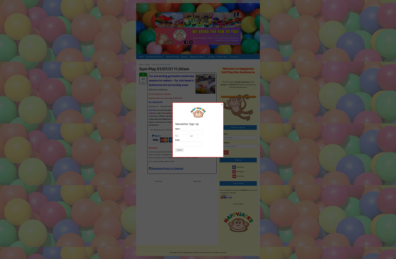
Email (177, 140)
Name (178, 129)
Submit (179, 150)
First (176, 136)
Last (191, 136)
